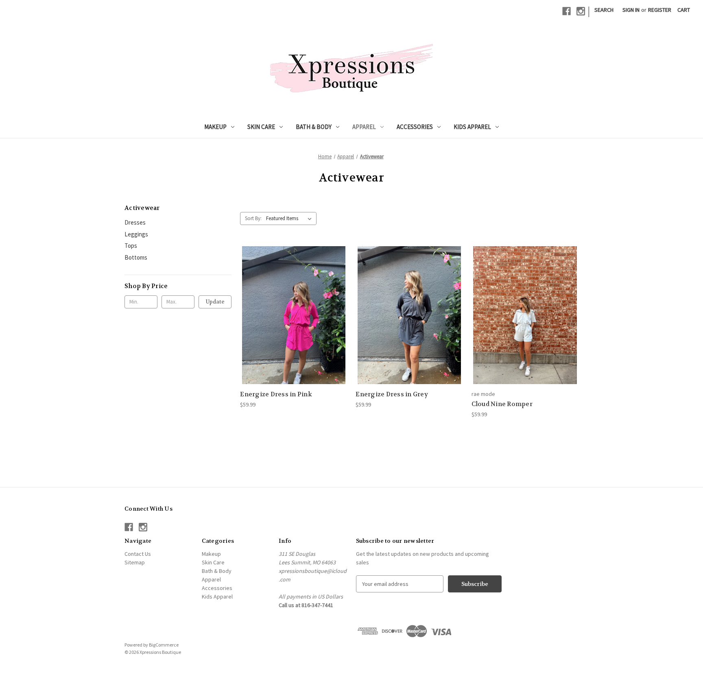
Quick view (287, 307)
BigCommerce (164, 645)
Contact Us (137, 553)
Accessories (415, 127)
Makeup (215, 127)
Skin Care (261, 127)
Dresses (135, 222)
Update (215, 301)
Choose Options (293, 322)
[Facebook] (566, 11)
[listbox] (290, 218)
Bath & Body (314, 127)
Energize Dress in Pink (276, 394)
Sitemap (134, 562)
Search (603, 9)
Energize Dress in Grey (392, 394)
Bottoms (135, 257)
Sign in (631, 9)
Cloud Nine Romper (502, 404)
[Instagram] (580, 11)
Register (659, 9)
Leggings (136, 234)
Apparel (364, 127)
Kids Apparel (472, 127)
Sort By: (253, 218)
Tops (130, 245)
